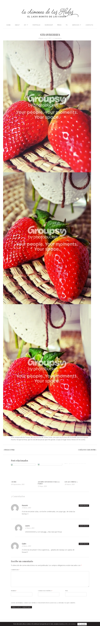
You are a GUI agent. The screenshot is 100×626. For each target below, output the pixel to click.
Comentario (15, 569)
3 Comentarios (57, 38)
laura (27, 526)
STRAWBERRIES (50, 34)
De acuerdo (82, 624)
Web (66, 590)
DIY (25, 25)
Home (8, 25)
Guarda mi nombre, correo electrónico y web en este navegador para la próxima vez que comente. (43, 603)
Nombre (14, 590)
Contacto (89, 25)
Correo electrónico (45, 590)
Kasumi (25, 505)
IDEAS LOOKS (9, 450)
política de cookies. (70, 624)
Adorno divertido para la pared (49, 483)
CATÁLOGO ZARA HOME (87, 450)
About (17, 25)
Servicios (75, 25)
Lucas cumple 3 (71, 482)
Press (59, 25)
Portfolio (36, 25)
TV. (67, 25)
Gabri (24, 544)
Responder (84, 505)
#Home (14, 482)
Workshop (49, 25)
